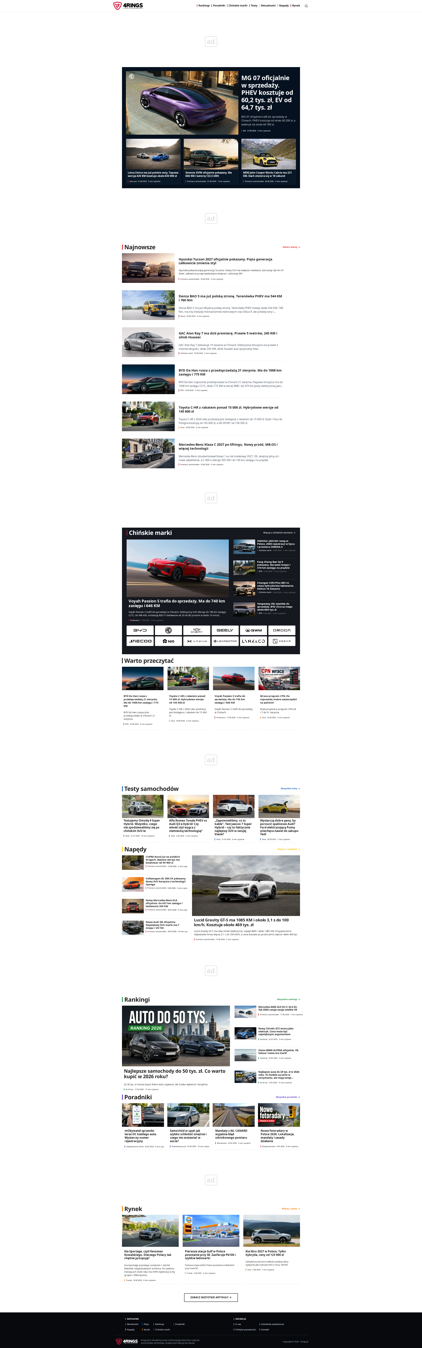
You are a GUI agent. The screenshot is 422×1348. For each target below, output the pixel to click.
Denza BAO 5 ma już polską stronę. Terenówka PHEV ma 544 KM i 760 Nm (230, 298)
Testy (254, 5)
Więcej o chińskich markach (278, 533)
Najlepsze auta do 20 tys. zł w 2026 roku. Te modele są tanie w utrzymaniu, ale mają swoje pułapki (278, 1076)
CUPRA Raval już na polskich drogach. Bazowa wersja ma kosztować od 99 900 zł (163, 859)
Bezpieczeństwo (268, 1146)
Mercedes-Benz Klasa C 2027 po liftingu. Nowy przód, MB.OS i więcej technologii (228, 446)
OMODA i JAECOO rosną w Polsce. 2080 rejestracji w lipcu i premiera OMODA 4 (276, 543)
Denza (182, 316)
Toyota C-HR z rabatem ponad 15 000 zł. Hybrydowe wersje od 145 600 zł (228, 409)
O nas (238, 1324)
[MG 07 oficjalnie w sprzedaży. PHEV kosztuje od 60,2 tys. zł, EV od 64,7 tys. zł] (182, 103)
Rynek (296, 5)
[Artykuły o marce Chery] (196, 630)
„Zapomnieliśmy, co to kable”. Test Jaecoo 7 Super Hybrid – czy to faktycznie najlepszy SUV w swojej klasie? (233, 827)
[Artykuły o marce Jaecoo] (140, 641)
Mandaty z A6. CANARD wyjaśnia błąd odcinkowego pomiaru (231, 1134)
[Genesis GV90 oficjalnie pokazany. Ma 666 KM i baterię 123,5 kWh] (211, 154)
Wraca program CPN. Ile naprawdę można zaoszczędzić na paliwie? (278, 699)
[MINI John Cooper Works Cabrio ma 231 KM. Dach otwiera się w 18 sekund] (268, 154)
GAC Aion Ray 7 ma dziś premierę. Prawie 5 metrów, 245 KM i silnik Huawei (228, 335)
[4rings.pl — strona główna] (126, 1342)
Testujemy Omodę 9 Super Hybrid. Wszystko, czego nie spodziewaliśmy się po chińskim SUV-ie (142, 826)
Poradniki (219, 5)
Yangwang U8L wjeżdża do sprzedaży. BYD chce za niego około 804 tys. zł (274, 606)
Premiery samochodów (196, 181)
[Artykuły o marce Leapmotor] (225, 641)
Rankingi (204, 5)
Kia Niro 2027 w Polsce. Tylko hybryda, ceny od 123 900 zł (266, 1253)
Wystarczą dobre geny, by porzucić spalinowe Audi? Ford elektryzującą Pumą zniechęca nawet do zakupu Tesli (279, 827)
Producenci (134, 620)
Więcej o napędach (287, 849)
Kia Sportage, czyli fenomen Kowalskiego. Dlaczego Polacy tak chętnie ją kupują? (147, 1254)
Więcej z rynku (289, 1209)
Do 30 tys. (264, 1083)
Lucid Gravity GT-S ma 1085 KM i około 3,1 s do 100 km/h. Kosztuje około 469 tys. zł (241, 922)
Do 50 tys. (130, 1089)
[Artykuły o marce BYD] (140, 630)
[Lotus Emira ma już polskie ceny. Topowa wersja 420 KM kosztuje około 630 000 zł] (153, 154)
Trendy (129, 1280)
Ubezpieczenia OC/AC (135, 1147)
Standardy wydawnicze (272, 1324)
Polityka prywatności (245, 1329)
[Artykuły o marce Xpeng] (196, 641)
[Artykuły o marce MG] (168, 630)
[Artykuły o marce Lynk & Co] (253, 641)
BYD (182, 390)
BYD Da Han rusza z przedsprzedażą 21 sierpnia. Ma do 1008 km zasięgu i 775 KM (230, 372)
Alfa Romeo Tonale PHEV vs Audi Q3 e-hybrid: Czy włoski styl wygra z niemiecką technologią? (188, 826)
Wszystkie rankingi (287, 999)
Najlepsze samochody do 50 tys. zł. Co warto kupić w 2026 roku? (174, 1074)
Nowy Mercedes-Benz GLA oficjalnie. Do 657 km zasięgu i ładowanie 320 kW (164, 903)
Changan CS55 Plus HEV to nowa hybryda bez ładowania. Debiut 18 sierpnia (275, 585)
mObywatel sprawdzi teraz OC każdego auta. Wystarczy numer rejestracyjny (141, 1136)
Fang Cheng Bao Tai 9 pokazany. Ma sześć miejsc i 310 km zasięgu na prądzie (273, 564)
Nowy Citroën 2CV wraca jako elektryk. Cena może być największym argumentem (275, 1031)
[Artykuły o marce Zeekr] (281, 641)
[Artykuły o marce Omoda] (281, 630)
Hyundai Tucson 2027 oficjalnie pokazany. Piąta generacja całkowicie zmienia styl (225, 261)
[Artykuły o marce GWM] (253, 630)
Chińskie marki (238, 5)
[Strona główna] (128, 6)
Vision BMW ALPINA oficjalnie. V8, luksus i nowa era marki (278, 1052)
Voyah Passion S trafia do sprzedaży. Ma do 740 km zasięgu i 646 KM (177, 603)
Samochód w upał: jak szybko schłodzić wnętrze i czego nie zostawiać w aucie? (188, 1136)
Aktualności (268, 5)
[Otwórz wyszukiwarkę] (306, 6)
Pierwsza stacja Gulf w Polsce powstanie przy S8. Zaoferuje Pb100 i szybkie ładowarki (210, 1254)
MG (244, 131)
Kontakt (265, 1329)
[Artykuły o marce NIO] (168, 641)
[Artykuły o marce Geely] (225, 630)
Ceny (182, 427)
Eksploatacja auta (179, 1146)
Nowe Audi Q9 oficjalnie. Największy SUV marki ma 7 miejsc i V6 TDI (162, 924)
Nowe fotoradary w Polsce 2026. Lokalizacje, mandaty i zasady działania (278, 1136)
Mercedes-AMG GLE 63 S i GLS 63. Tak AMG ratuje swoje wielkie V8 (277, 1008)
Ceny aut (133, 181)
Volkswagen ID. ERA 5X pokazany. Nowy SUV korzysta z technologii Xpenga (166, 881)
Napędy (284, 5)
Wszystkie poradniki (286, 1097)
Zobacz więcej (290, 247)
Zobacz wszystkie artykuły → (211, 1297)
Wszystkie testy (289, 789)
